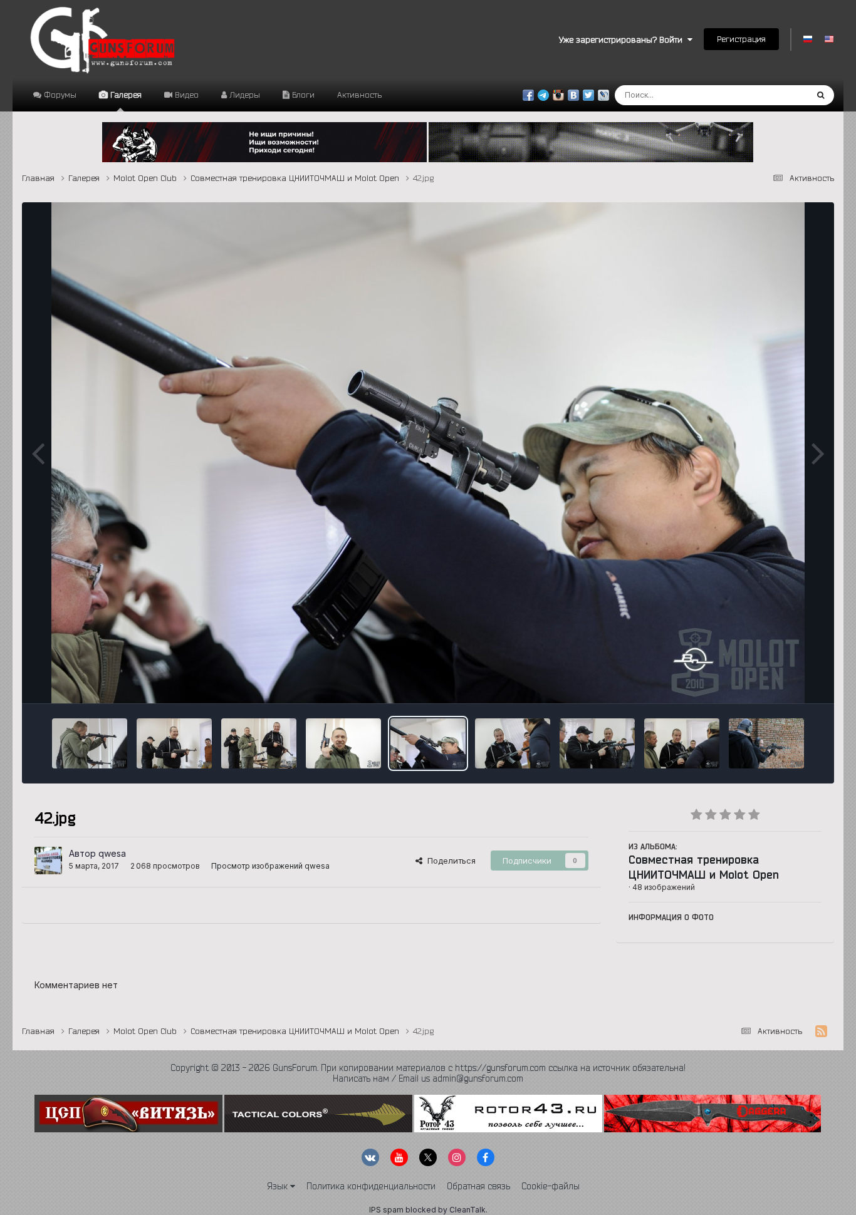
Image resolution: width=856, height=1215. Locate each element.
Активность (359, 94)
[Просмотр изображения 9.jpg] (766, 743)
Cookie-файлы (550, 1186)
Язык (278, 1186)
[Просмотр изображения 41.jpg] (512, 743)
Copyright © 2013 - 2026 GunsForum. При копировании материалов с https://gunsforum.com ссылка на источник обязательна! (428, 1068)
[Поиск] (820, 95)
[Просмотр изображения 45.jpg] (258, 743)
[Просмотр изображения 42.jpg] (428, 743)
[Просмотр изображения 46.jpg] (174, 743)
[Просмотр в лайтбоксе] (428, 452)
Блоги (302, 94)
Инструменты (779, 681)
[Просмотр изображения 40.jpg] (597, 743)
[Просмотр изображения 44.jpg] (343, 743)
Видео (185, 94)
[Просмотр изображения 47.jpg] (89, 743)
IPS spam (386, 1209)
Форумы (58, 94)
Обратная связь (478, 1186)
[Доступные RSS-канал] (821, 1031)
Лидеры (243, 94)
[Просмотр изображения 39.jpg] (681, 743)
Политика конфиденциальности (371, 1186)
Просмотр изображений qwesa (270, 866)
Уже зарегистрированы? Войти (623, 39)
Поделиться (449, 861)
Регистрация (741, 38)
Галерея (125, 94)
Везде (778, 95)
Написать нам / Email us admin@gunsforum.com (428, 1078)
